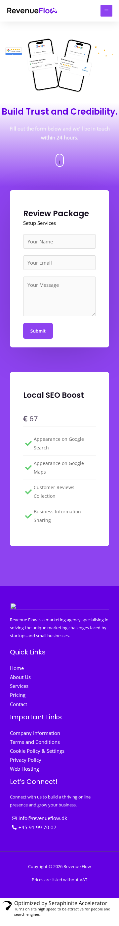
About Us (20, 677)
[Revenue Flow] (32, 11)
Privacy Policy (25, 759)
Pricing (17, 695)
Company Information (35, 733)
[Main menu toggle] (106, 11)
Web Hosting (24, 768)
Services (19, 686)
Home (17, 668)
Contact (18, 704)
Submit (38, 331)
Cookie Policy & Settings (37, 750)
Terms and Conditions (35, 742)
